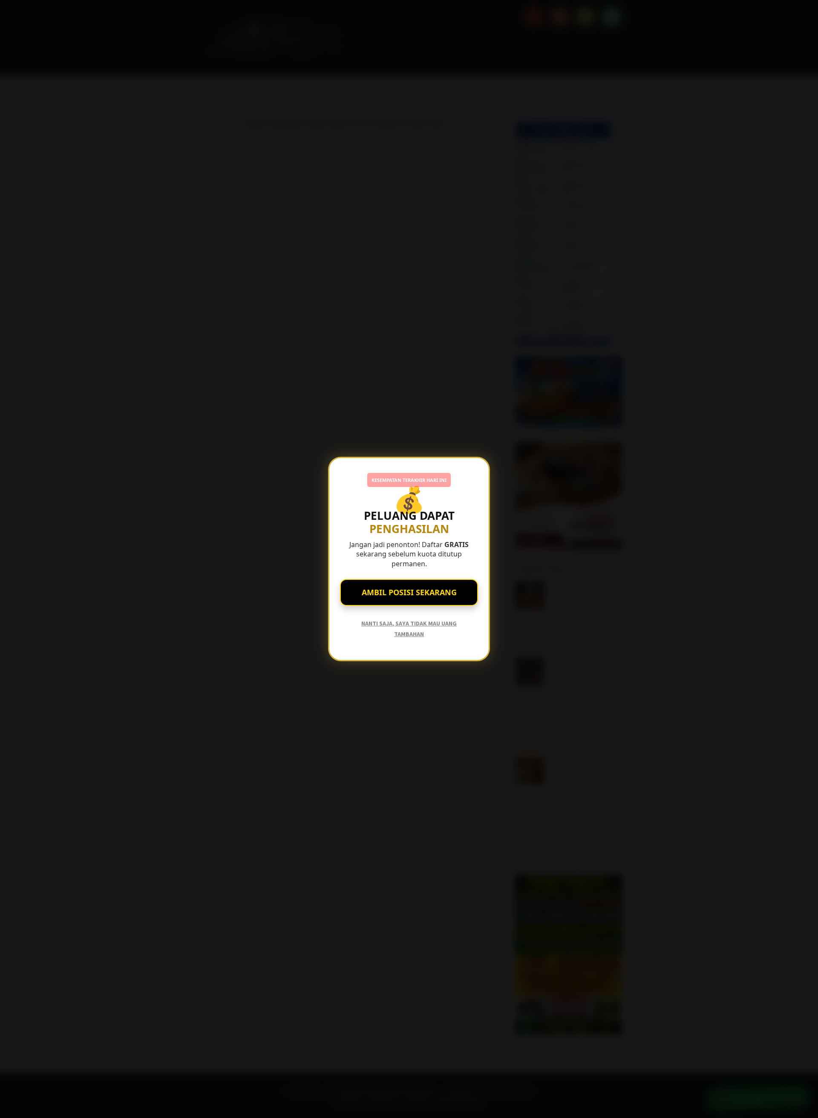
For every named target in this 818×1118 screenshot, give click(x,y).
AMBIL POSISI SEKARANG (409, 592)
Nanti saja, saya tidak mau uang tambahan (409, 629)
